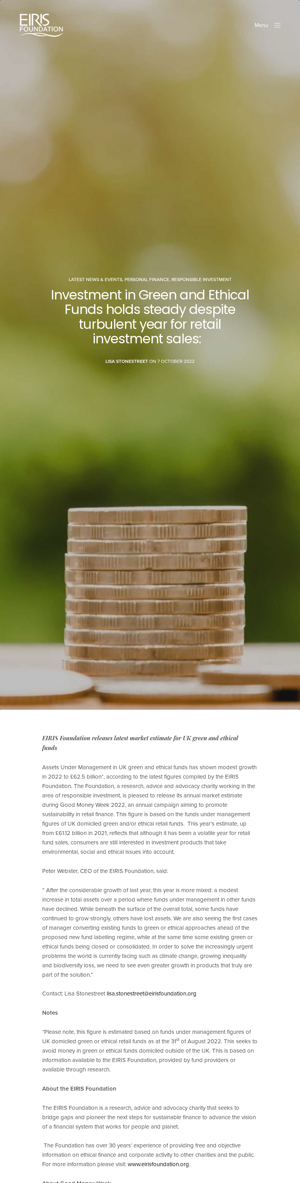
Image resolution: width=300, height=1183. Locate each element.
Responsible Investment (201, 279)
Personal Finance (147, 279)
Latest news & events (95, 279)
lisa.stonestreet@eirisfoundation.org (151, 993)
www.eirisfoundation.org (158, 1164)
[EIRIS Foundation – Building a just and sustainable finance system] (41, 25)
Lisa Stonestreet (126, 361)
